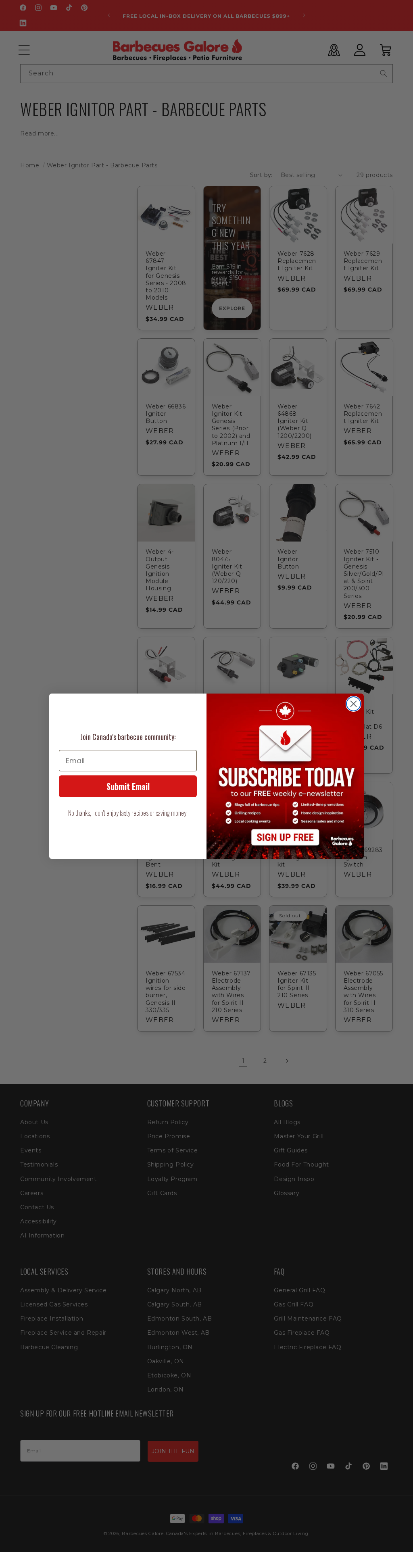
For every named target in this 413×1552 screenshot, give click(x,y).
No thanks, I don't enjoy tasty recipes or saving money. (128, 813)
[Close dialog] (353, 704)
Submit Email (128, 786)
